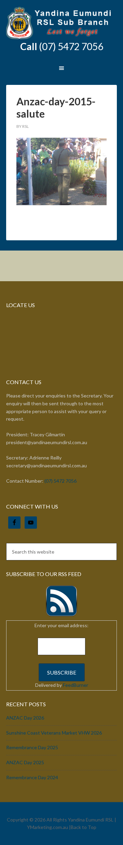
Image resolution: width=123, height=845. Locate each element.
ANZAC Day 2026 (25, 718)
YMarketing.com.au (47, 827)
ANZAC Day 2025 (25, 762)
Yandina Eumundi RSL (61, 24)
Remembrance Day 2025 (32, 747)
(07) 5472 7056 (71, 46)
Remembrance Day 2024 (32, 777)
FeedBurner (75, 685)
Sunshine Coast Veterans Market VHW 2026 (54, 733)
